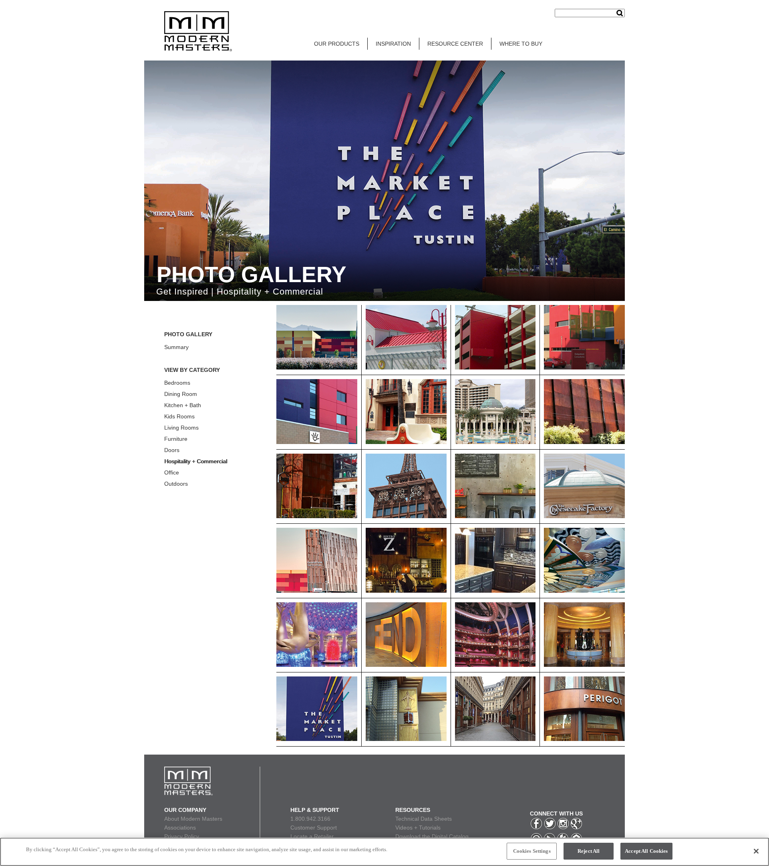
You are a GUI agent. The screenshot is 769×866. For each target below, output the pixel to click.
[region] (384, 852)
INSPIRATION (393, 43)
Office (171, 472)
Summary (176, 347)
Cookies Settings (532, 851)
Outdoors (176, 483)
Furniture (175, 439)
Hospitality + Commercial (195, 461)
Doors (171, 450)
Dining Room (180, 394)
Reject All (589, 851)
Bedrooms (177, 383)
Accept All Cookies (646, 851)
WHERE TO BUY (520, 43)
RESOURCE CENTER (455, 43)
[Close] (756, 851)
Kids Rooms (179, 416)
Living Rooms (181, 427)
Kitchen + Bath (182, 405)
